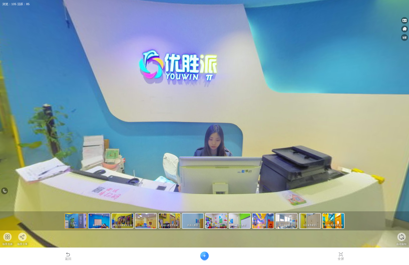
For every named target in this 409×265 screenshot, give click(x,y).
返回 (68, 259)
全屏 (341, 259)
